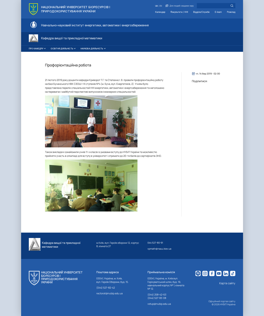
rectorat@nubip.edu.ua (109, 293)
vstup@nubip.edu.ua (159, 304)
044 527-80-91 (155, 242)
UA (156, 6)
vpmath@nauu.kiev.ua (159, 248)
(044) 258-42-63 (156, 294)
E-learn (218, 12)
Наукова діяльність (92, 48)
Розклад (231, 12)
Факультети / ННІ (179, 12)
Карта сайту (227, 283)
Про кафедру (36, 48)
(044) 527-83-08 (156, 298)
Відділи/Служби (201, 12)
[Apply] (232, 5)
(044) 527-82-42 (105, 287)
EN (161, 6)
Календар (160, 12)
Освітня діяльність (62, 48)
